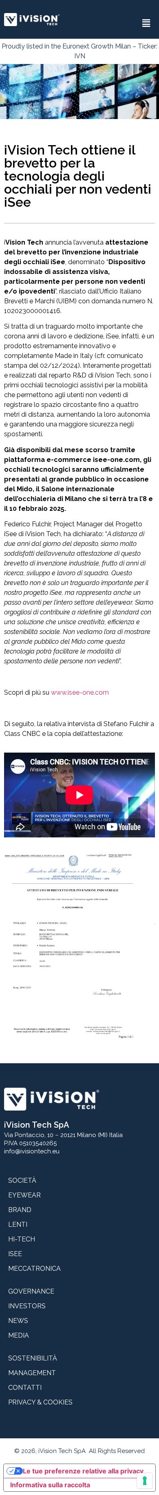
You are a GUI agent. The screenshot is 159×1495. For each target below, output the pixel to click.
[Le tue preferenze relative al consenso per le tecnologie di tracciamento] (144, 1480)
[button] (146, 23)
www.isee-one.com (80, 692)
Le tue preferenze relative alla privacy (83, 1471)
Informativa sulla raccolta (50, 1485)
